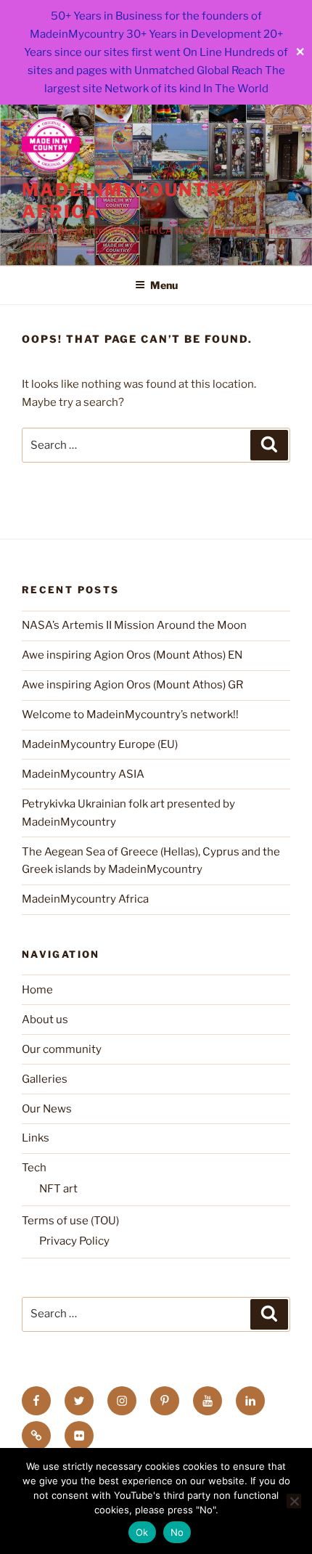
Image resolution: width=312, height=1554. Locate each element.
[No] (294, 1501)
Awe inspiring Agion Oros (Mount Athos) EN (132, 655)
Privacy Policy (74, 1241)
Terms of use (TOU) (70, 1220)
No (177, 1532)
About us (45, 1019)
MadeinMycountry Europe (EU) (100, 744)
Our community (62, 1049)
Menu (164, 285)
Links (35, 1137)
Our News (47, 1108)
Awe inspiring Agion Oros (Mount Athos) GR (132, 684)
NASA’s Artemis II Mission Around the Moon (134, 625)
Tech (34, 1167)
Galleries (44, 1079)
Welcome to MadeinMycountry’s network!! (130, 714)
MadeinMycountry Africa (85, 899)
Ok (142, 1532)
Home (37, 989)
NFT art (58, 1188)
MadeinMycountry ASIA (83, 774)
